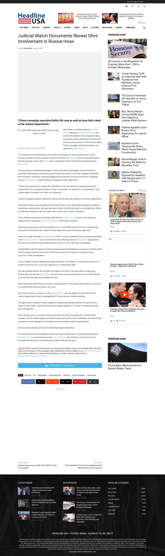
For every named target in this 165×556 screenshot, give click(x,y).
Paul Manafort (32, 180)
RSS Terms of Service (92, 351)
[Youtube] (126, 6)
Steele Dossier (78, 148)
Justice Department (55, 375)
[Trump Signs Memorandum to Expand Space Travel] (127, 352)
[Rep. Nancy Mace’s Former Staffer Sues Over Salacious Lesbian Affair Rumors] (114, 114)
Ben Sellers (28, 48)
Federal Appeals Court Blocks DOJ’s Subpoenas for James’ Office (134, 132)
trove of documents (86, 133)
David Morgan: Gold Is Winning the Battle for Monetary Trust (134, 162)
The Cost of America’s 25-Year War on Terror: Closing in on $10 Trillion (134, 100)
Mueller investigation (49, 221)
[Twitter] (138, 6)
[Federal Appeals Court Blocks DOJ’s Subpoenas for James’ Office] (114, 130)
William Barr (82, 240)
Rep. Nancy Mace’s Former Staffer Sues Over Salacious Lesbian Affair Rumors (134, 116)
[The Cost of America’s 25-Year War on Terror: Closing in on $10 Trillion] (114, 98)
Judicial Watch (42, 375)
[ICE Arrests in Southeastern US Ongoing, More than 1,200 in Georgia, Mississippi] (127, 48)
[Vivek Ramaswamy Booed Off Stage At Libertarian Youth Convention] (24, 491)
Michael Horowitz (25, 337)
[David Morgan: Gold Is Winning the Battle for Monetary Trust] (114, 162)
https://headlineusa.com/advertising (32, 356)
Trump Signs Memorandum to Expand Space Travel (124, 367)
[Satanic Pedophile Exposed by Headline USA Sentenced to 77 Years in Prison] (114, 175)
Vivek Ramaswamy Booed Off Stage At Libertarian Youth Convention (43, 490)
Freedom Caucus (30, 240)
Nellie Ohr (67, 375)
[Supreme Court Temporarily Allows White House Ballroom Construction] (114, 146)
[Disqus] (60, 425)
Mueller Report (57, 293)
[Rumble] (132, 6)
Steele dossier (91, 375)
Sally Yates (44, 274)
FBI (35, 375)
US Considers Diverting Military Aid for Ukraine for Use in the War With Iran (44, 502)
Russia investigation (78, 375)
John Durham (59, 337)
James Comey (69, 217)
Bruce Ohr (72, 158)
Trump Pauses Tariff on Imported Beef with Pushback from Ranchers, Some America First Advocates (134, 81)
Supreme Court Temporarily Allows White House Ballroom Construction (134, 148)
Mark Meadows (48, 236)
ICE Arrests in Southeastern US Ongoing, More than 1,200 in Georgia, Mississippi (125, 64)
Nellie (46, 161)
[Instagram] (144, 6)
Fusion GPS (23, 164)
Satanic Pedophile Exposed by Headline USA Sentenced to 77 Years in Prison (133, 177)
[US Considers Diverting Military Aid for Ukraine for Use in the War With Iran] (24, 503)
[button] (144, 27)
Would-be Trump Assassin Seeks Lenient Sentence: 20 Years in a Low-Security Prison (44, 514)
